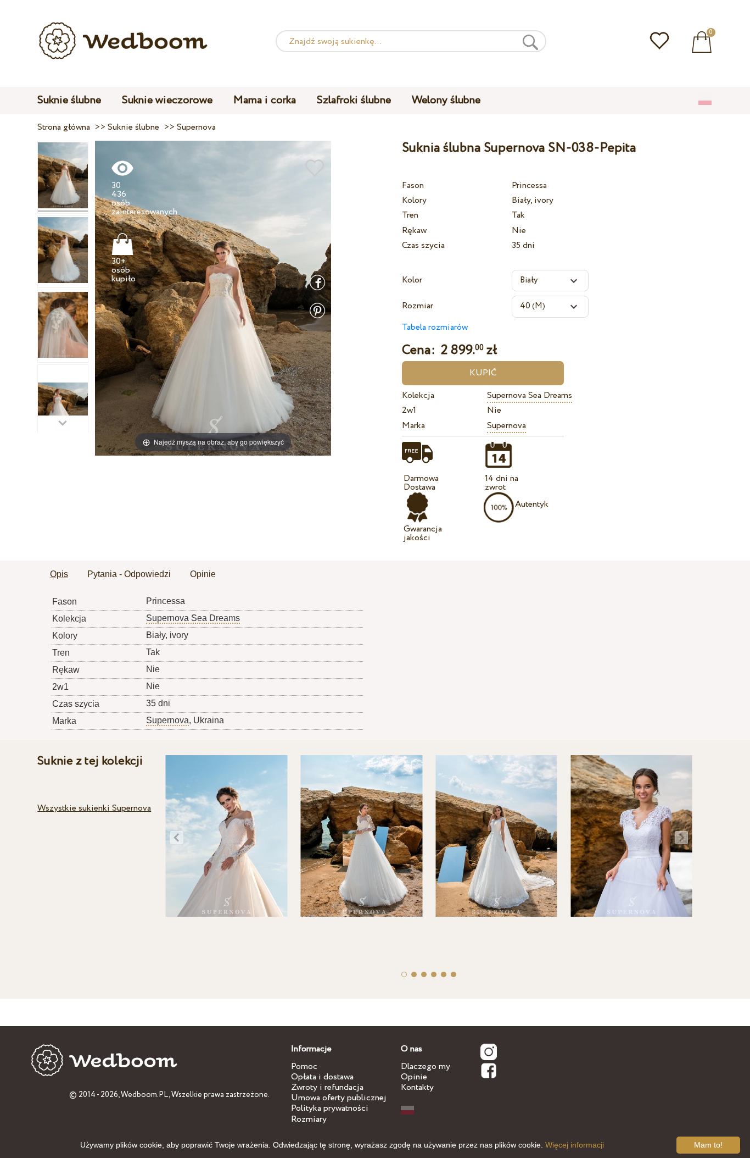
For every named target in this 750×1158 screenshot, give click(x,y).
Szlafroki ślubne (354, 100)
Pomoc (304, 1066)
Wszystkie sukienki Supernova (94, 808)
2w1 (409, 410)
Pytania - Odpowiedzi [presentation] (129, 574)
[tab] (59, 574)
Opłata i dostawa (322, 1077)
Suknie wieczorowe (167, 100)
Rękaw (414, 230)
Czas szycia (423, 245)
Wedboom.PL (145, 1094)
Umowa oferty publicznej (339, 1097)
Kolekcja (418, 395)
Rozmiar (417, 306)
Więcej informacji (574, 1144)
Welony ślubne (446, 100)
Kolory (414, 200)
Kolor (412, 280)
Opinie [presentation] (203, 574)
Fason (413, 185)
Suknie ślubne (69, 100)
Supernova (506, 425)
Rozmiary (309, 1119)
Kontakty (417, 1087)
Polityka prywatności (329, 1108)
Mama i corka (264, 100)
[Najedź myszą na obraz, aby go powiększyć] (213, 297)
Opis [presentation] (59, 574)
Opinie (414, 1077)
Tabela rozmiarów (435, 327)
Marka (413, 425)
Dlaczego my (425, 1066)
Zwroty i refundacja (327, 1087)
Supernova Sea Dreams (529, 395)
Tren (410, 215)
